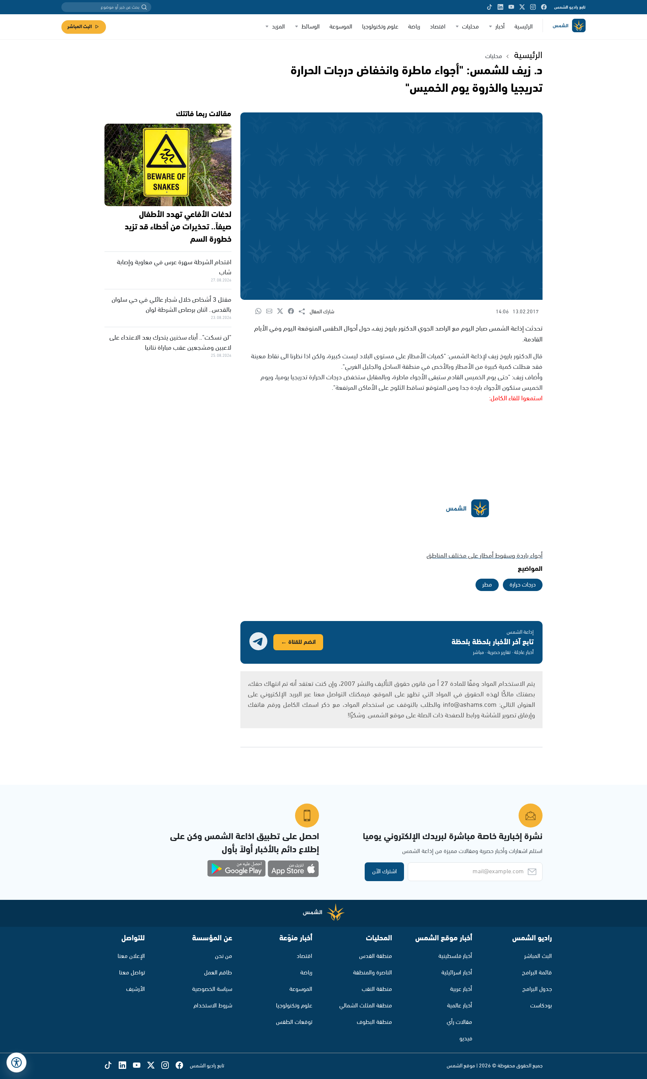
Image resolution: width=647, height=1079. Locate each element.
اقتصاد (438, 26)
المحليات (379, 938)
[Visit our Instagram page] (533, 7)
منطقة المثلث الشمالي (365, 1005)
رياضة (414, 26)
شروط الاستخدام (213, 1005)
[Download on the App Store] (293, 868)
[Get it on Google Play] (236, 868)
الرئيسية (523, 26)
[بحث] (144, 7)
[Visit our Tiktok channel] (489, 7)
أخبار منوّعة (295, 938)
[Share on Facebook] (293, 311)
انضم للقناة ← (298, 642)
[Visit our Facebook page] (544, 7)
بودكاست (541, 1005)
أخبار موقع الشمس (443, 938)
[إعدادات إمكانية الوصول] (16, 1062)
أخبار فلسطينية (455, 956)
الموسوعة (340, 26)
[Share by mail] (271, 311)
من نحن (223, 956)
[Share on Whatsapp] (260, 311)
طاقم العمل (218, 972)
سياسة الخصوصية (212, 989)
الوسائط (310, 26)
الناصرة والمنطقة (372, 972)
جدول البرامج (537, 989)
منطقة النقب (377, 989)
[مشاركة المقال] (304, 311)
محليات (470, 26)
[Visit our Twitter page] (522, 7)
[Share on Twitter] (282, 311)
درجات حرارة (523, 585)
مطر (487, 585)
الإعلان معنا (131, 956)
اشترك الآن (384, 871)
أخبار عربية (461, 989)
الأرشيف (135, 989)
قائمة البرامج (537, 972)
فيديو (465, 1038)
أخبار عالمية (459, 1005)
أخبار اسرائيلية (456, 972)
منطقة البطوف (374, 1022)
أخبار (500, 26)
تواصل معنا (132, 972)
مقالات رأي (459, 1022)
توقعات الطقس (294, 1022)
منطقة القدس (375, 956)
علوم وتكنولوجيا (380, 26)
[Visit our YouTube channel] (511, 7)
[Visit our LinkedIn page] (500, 7)
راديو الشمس (532, 938)
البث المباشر (79, 26)
